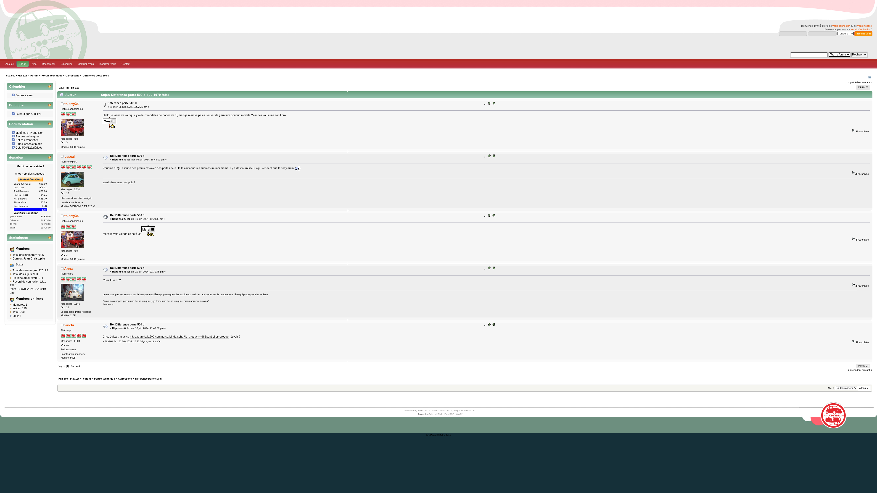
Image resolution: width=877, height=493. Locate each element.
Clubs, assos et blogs (29, 144)
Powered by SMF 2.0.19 (417, 410)
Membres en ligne (29, 298)
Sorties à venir (24, 95)
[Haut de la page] (489, 104)
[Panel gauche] (869, 78)
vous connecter (841, 25)
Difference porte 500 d (122, 103)
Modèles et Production (29, 132)
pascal (69, 156)
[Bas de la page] (494, 104)
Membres (23, 248)
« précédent (854, 82)
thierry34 (71, 104)
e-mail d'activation (860, 29)
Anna (68, 268)
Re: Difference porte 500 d (127, 155)
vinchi (69, 325)
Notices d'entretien (27, 140)
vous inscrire (864, 25)
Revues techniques (28, 136)
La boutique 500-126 (29, 114)
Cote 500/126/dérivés (29, 147)
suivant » (867, 82)
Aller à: (831, 388)
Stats (20, 264)
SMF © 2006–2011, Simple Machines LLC (454, 410)
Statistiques (18, 237)
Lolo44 (17, 315)
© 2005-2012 (444, 435)
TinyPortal (431, 435)
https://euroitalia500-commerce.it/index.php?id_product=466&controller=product (179, 336)
